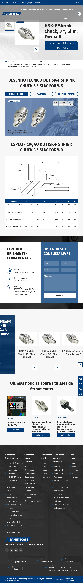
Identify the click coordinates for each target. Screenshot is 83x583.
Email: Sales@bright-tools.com (24, 271)
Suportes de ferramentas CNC (32, 62)
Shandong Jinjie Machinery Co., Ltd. (32, 579)
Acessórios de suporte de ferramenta (58, 458)
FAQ (72, 474)
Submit (59, 295)
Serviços (40, 9)
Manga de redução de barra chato (62, 482)
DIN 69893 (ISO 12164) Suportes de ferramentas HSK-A (14, 508)
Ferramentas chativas (47, 456)
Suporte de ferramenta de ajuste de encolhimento (26, 64)
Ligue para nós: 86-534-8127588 (20, 279)
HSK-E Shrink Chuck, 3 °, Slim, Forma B (26, 354)
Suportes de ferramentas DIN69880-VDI (30, 470)
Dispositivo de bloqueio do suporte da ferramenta (61, 497)
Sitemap (59, 580)
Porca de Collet (59, 474)
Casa (9, 62)
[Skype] (80, 378)
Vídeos (73, 467)
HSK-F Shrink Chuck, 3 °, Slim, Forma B (22, 67)
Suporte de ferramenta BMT (31, 492)
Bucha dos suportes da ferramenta (61, 489)
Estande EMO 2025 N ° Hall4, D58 (16, 423)
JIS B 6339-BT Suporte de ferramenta (14, 478)
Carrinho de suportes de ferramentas (61, 506)
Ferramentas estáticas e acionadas (29, 458)
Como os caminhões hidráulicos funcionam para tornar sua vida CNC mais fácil (41, 427)
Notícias (74, 470)
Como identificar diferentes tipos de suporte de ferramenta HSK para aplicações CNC (66, 427)
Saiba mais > (15, 430)
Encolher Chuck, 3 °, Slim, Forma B (59, 64)
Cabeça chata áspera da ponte (46, 475)
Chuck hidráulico (13, 474)
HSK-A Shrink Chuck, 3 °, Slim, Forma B (49, 354)
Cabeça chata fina (46, 465)
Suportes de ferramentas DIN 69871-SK (13, 487)
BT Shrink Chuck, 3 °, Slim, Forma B (72, 353)
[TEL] (80, 388)
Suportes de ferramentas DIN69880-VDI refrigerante (30, 482)
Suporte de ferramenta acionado (33, 499)
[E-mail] (80, 383)
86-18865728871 (70, 562)
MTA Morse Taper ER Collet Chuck (61, 468)
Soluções (48, 9)
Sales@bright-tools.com (29, 2)
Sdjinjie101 (14, 569)
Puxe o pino (58, 477)
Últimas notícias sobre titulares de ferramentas (41, 386)
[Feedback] (80, 393)
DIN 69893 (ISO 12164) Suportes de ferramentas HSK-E (14, 528)
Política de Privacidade (69, 580)
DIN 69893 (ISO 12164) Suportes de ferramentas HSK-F (14, 518)
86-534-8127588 (9, 2)
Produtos (24, 9)
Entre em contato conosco (67, 13)
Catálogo (56, 9)
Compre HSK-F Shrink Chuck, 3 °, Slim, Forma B (62, 45)
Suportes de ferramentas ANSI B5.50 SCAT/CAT (13, 497)
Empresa (32, 9)
